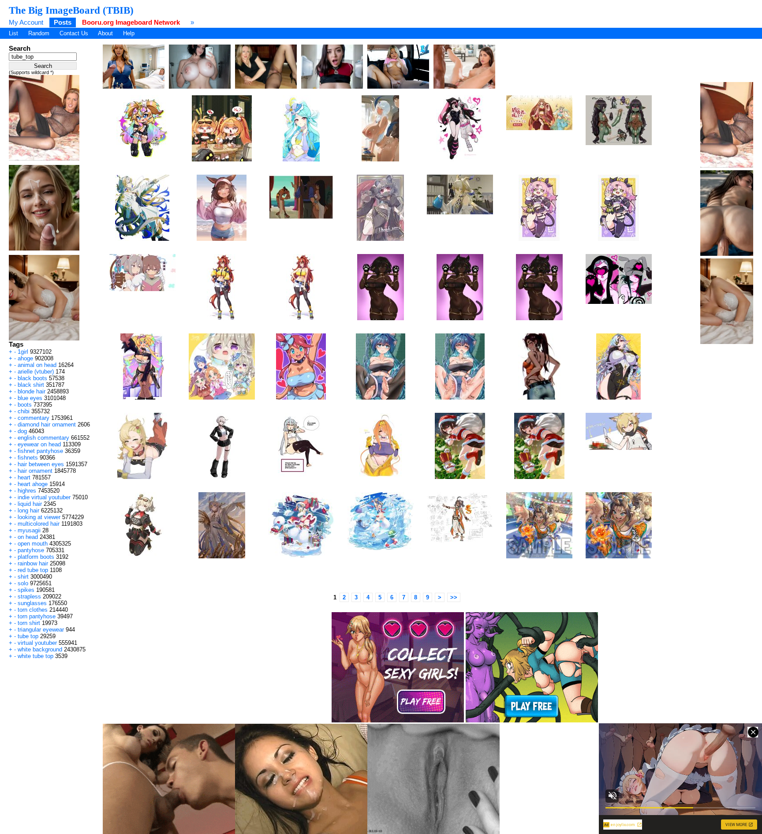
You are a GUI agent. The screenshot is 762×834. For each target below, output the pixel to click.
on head (28, 537)
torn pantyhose (37, 616)
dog (22, 431)
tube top (28, 636)
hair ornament (35, 470)
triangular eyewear (41, 629)
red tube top (33, 570)
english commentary (43, 437)
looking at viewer (39, 517)
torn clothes (33, 609)
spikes (26, 590)
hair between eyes (41, 464)
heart (24, 477)
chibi (24, 411)
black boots (32, 378)
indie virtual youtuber (44, 497)
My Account (26, 22)
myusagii (29, 530)
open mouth (33, 543)
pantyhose (31, 550)
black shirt (31, 384)
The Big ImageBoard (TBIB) (71, 10)
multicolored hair (39, 523)
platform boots (36, 557)
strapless (29, 596)
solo (23, 583)
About (105, 33)
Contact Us (74, 33)
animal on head (37, 365)
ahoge (25, 358)
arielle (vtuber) (36, 371)
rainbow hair (33, 563)
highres (27, 490)
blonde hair (31, 391)
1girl (23, 351)
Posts (62, 22)
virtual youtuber (37, 643)
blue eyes (30, 398)
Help (128, 33)
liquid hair (30, 504)
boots (25, 404)
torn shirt (29, 623)
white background (40, 649)
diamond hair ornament (47, 424)
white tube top (35, 656)
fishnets (28, 457)
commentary (33, 418)
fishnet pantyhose (40, 451)
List (13, 33)
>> (453, 597)
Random (38, 33)
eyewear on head (39, 444)
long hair (28, 510)
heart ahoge (33, 484)
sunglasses (32, 603)
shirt (23, 576)
